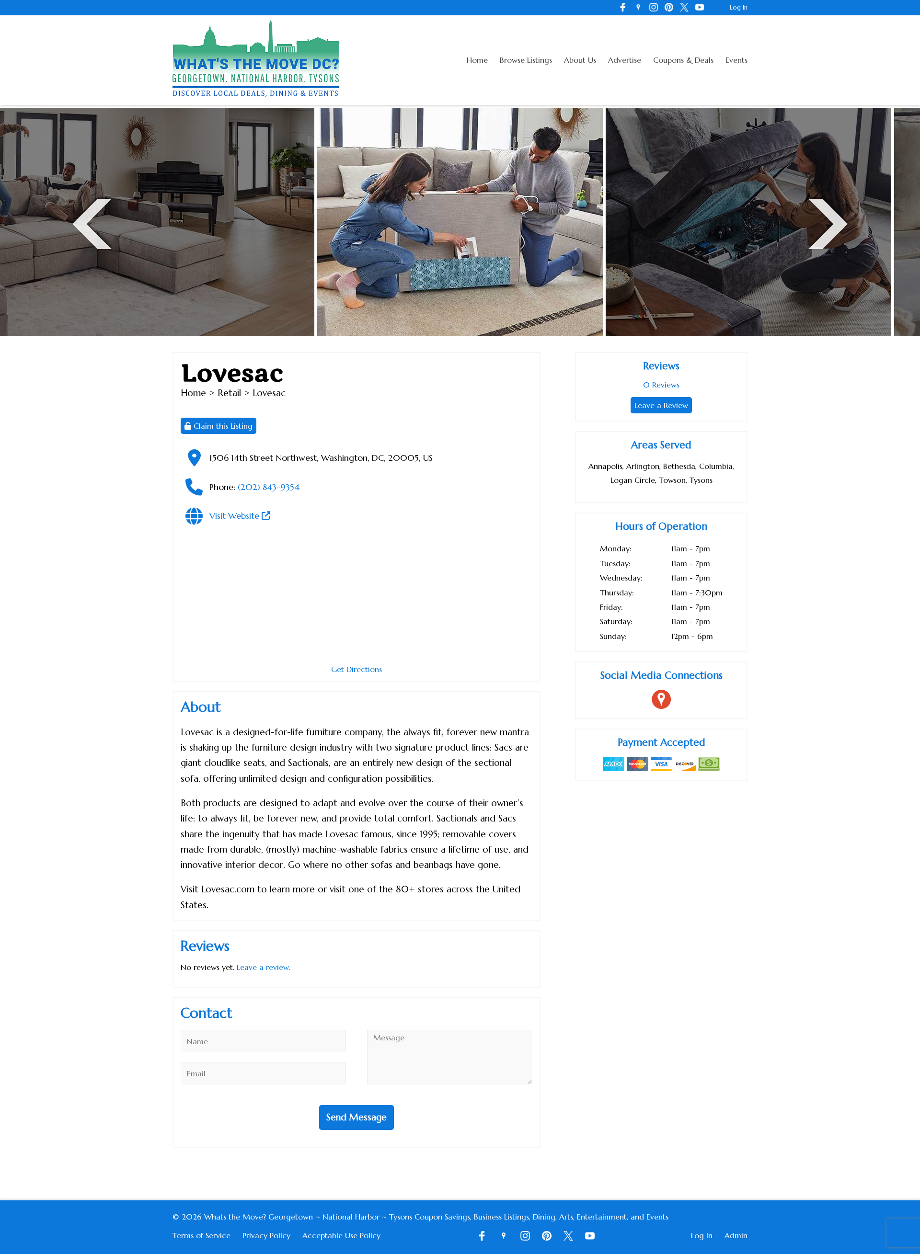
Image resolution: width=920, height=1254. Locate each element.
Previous (92, 222)
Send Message (356, 1117)
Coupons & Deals (683, 60)
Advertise (624, 60)
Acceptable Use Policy (341, 1235)
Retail (229, 393)
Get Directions (356, 669)
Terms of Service (201, 1235)
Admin (736, 1235)
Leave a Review (661, 405)
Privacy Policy (266, 1235)
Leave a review (262, 967)
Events (736, 60)
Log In (739, 7)
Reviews (661, 384)
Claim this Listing (222, 426)
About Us (580, 60)
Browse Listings (526, 60)
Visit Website (235, 515)
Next (828, 222)
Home (477, 60)
